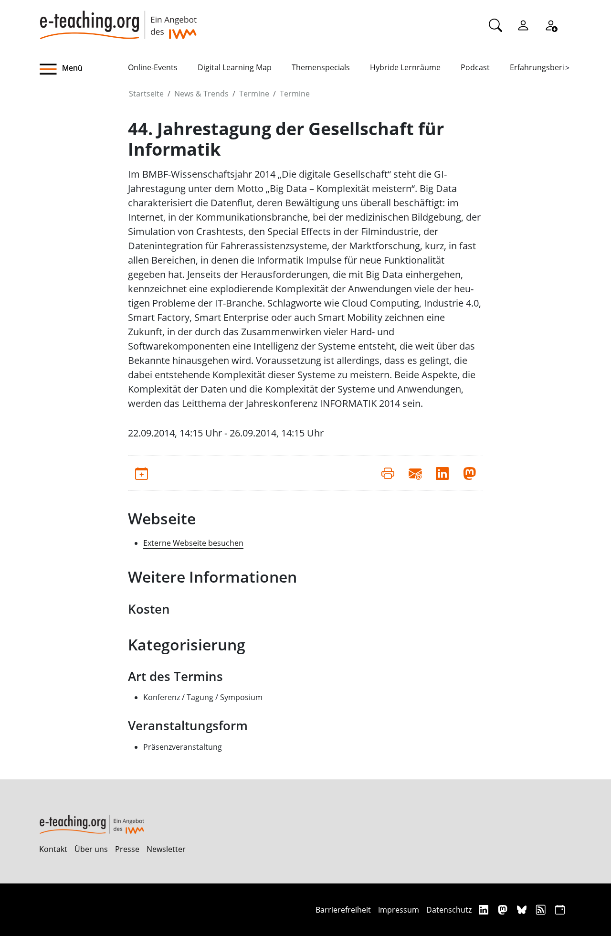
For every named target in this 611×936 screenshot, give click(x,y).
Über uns (91, 849)
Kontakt (53, 849)
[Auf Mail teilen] (415, 473)
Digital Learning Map (235, 67)
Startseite (146, 93)
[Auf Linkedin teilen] (442, 473)
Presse (127, 849)
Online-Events (153, 67)
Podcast (475, 67)
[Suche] (495, 25)
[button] (83, 69)
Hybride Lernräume (405, 67)
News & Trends (201, 93)
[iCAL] (560, 909)
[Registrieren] (551, 25)
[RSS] (542, 909)
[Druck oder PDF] (387, 473)
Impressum (398, 909)
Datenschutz (449, 909)
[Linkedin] (485, 909)
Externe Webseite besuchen (193, 543)
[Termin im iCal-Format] (141, 473)
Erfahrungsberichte (545, 67)
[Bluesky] (523, 909)
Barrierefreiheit (343, 909)
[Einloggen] (523, 25)
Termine (254, 93)
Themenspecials (321, 67)
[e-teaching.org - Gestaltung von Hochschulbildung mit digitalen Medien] (118, 19)
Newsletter (166, 849)
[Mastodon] (504, 909)
